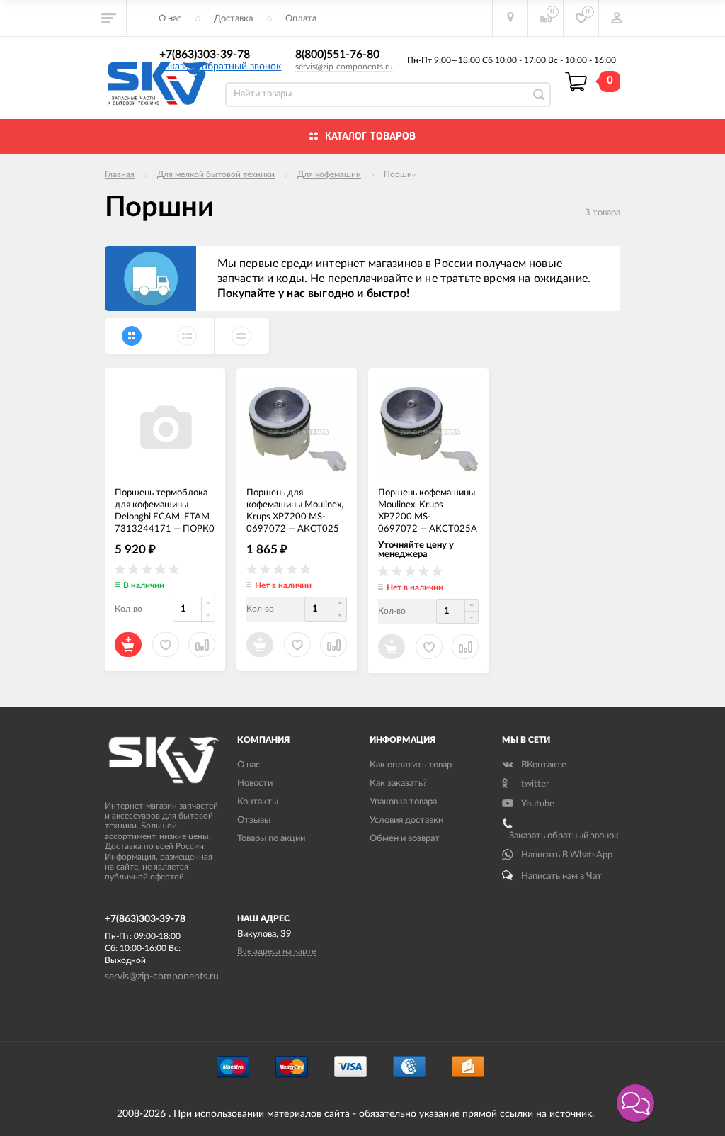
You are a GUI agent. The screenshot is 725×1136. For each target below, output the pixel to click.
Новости (255, 783)
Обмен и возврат (405, 838)
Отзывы (253, 820)
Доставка (233, 18)
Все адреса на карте (276, 951)
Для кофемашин (329, 174)
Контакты (257, 801)
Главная (120, 174)
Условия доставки (406, 820)
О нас (170, 18)
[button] (635, 1103)
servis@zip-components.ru (344, 66)
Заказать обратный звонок (220, 67)
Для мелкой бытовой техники (216, 174)
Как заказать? (398, 783)
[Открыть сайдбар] (109, 17)
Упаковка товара (403, 801)
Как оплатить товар (411, 765)
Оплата (300, 18)
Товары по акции (271, 838)
